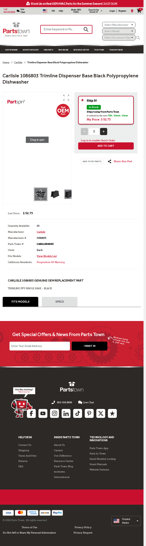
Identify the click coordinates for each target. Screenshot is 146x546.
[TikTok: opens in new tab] (77, 413)
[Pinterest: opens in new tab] (89, 413)
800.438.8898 (9, 12)
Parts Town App (99, 448)
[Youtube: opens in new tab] (42, 413)
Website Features (99, 469)
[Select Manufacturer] (118, 25)
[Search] (138, 37)
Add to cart (106, 145)
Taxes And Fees (27, 455)
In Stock (94, 107)
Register (122, 11)
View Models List (47, 256)
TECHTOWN (99, 50)
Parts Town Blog (63, 466)
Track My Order (116, 50)
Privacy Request (83, 532)
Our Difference (62, 455)
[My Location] (132, 11)
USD (61, 11)
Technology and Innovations (102, 439)
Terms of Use (29, 527)
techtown (59, 471)
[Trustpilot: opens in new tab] (112, 413)
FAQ (20, 466)
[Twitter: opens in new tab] (100, 413)
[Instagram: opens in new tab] (54, 413)
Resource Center (81, 50)
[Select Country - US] (45, 11)
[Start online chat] (23, 402)
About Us (59, 445)
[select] (126, 521)
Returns (23, 461)
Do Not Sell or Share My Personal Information (29, 532)
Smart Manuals (98, 464)
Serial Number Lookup (103, 458)
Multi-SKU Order (76, 11)
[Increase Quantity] (103, 131)
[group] (37, 139)
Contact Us (24, 445)
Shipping (23, 450)
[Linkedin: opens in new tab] (66, 413)
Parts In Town (98, 453)
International (61, 477)
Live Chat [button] (88, 402)
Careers (58, 450)
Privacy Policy (83, 527)
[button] (66, 97)
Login (112, 11)
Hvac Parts (48, 50)
